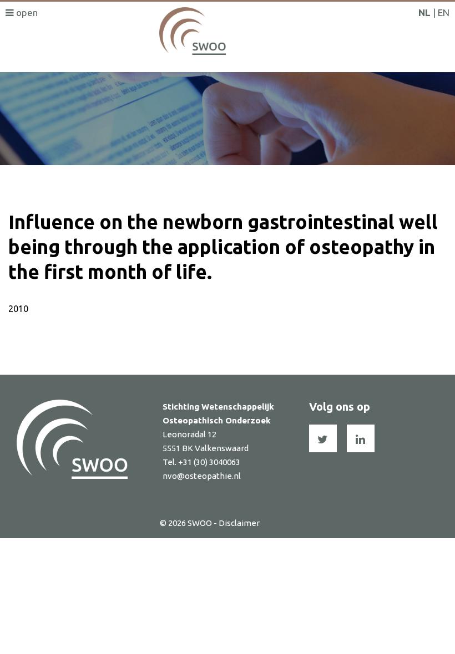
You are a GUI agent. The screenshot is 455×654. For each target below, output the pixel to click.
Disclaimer (239, 523)
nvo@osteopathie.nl (202, 476)
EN (443, 12)
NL (424, 12)
